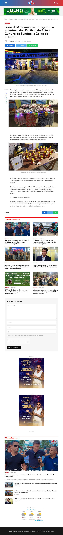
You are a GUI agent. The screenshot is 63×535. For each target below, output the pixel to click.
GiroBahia (12, 41)
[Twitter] (6, 97)
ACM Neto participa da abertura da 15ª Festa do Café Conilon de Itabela (45, 266)
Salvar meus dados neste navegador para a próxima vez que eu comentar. (25, 335)
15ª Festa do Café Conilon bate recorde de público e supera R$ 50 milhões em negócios (44, 242)
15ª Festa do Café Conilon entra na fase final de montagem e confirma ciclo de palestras (16, 291)
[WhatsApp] (6, 101)
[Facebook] (6, 94)
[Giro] (31, 3)
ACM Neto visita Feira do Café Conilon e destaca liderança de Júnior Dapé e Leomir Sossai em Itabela (17, 267)
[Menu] (6, 3)
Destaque (7, 23)
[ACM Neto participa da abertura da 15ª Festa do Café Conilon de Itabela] (45, 254)
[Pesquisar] (57, 3)
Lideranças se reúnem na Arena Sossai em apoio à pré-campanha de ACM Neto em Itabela (45, 291)
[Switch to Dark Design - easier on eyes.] (54, 3)
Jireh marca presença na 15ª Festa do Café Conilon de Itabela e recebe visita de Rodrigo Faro (17, 242)
